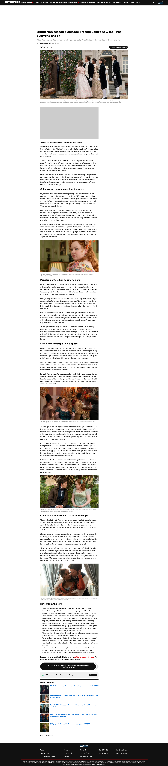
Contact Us (84, 2)
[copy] (51, 47)
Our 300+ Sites (104, 750)
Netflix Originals (26, 2)
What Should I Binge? (104, 2)
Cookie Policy (103, 753)
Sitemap (92, 2)
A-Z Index (67, 756)
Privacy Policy (68, 753)
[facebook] (153, 2)
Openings (67, 750)
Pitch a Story (44, 753)
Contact (83, 750)
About (137, 2)
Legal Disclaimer (122, 753)
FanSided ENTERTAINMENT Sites (123, 2)
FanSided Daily (121, 750)
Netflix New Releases (41, 2)
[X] (157, 2)
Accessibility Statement (48, 756)
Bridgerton (49, 736)
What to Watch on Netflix (58, 2)
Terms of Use (85, 753)
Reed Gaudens (44, 43)
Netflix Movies (72, 2)
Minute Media (31, 761)
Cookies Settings (86, 756)
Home (42, 736)
